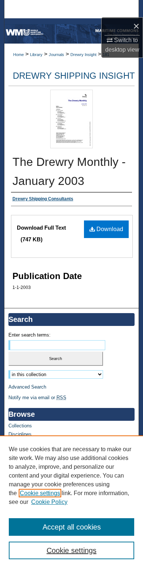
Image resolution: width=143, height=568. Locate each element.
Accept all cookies (72, 527)
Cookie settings (40, 493)
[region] (71, 501)
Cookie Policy (49, 502)
